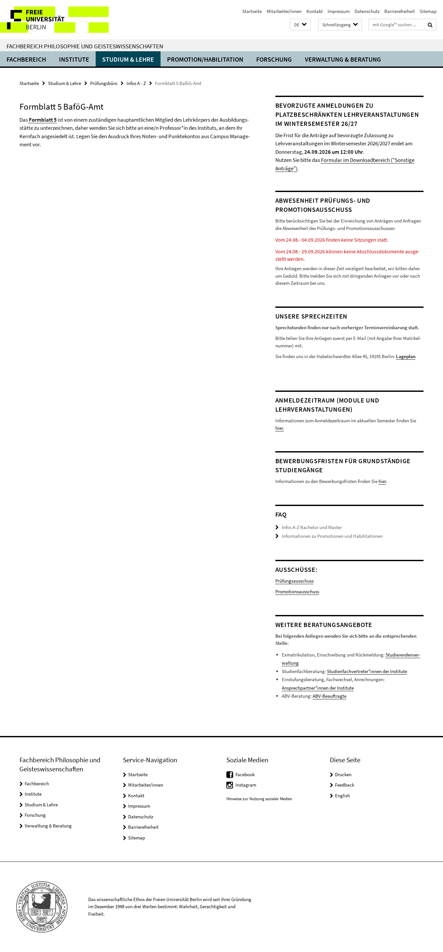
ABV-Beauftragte (329, 696)
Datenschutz (366, 11)
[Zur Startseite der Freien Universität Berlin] (54, 19)
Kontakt (314, 11)
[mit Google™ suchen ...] (430, 24)
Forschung (274, 59)
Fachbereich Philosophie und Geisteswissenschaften (84, 46)
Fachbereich (26, 59)
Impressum (339, 11)
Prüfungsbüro (103, 83)
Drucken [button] (343, 774)
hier (382, 481)
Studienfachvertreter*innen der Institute (367, 671)
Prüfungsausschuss (294, 581)
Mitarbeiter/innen (284, 11)
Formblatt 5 (43, 119)
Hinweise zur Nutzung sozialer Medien (259, 798)
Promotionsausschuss (297, 591)
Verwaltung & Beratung (343, 59)
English (342, 795)
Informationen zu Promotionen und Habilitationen (332, 536)
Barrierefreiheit (399, 11)
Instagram (245, 785)
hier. (279, 428)
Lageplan (405, 356)
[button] (300, 25)
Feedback (344, 785)
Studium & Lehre (128, 59)
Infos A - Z (136, 83)
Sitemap (428, 11)
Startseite (252, 11)
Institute (74, 59)
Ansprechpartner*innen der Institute (318, 688)
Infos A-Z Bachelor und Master (312, 527)
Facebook (245, 774)
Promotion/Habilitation (205, 59)
